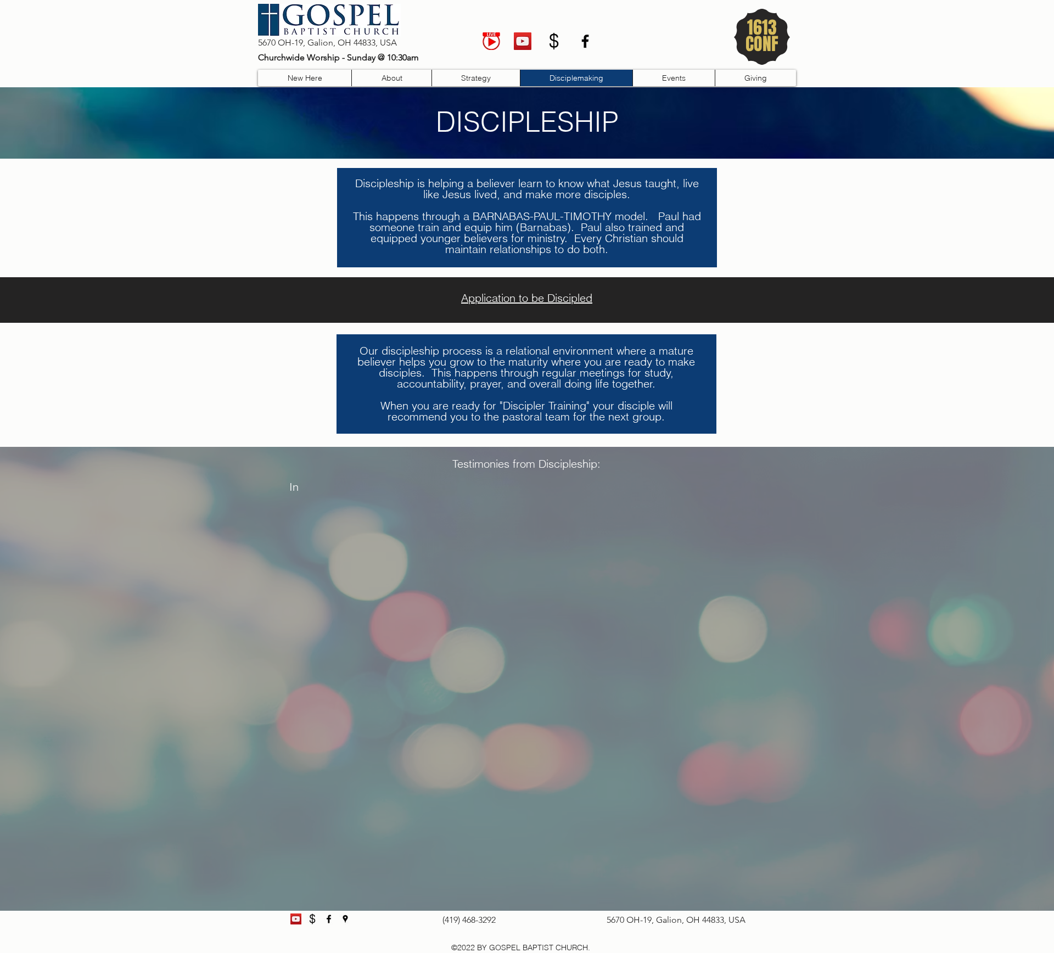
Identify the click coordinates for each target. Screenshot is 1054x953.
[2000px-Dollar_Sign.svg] (554, 41)
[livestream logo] (491, 41)
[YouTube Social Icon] (522, 41)
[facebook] (585, 41)
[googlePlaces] (345, 918)
